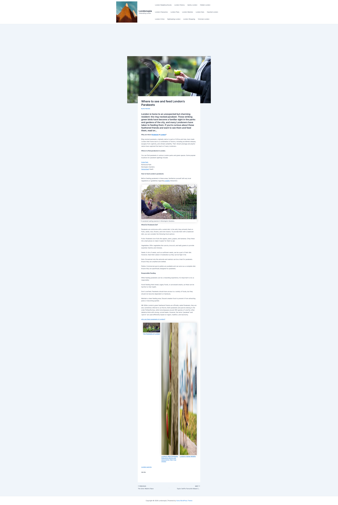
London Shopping (189, 19)
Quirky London (192, 5)
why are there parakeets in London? (153, 319)
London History (179, 5)
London (163, 135)
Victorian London (203, 19)
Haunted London (212, 12)
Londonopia (145, 11)
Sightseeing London (173, 19)
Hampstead (145, 169)
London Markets (187, 12)
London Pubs (175, 12)
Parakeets (155, 135)
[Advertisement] (169, 37)
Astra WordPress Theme (184, 500)
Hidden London (205, 5)
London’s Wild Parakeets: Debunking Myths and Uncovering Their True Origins (169, 459)
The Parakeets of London (151, 334)
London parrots (146, 467)
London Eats (200, 12)
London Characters (161, 12)
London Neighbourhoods (163, 5)
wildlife (167, 181)
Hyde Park (144, 162)
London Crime (159, 19)
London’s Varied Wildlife (188, 456)
